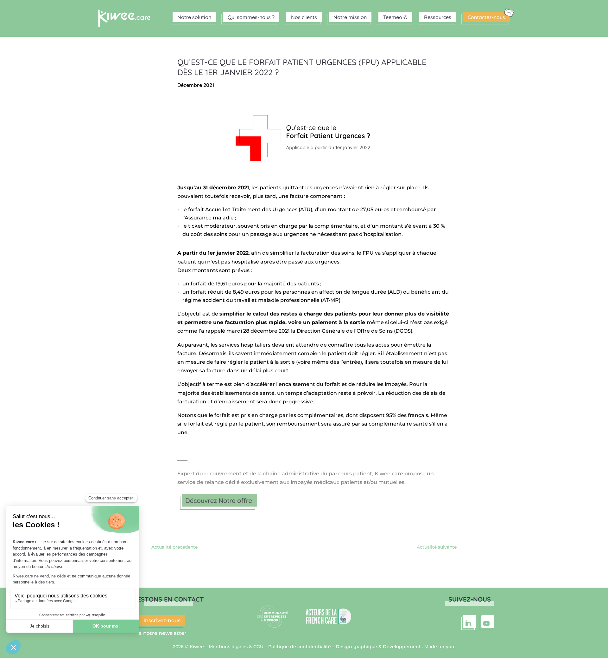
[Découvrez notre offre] (219, 511)
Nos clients (304, 17)
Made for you (439, 646)
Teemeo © (395, 17)
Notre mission (350, 17)
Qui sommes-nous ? (251, 17)
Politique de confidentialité (299, 646)
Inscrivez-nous (161, 620)
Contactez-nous (486, 17)
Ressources (437, 17)
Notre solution (194, 17)
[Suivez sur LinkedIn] (469, 621)
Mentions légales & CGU (236, 646)
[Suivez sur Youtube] (487, 621)
